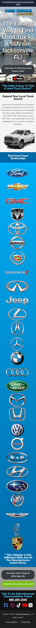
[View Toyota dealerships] (17, 229)
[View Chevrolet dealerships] (17, 187)
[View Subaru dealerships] (17, 486)
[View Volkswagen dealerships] (17, 430)
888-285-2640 (18, 600)
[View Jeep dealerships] (17, 300)
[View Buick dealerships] (17, 500)
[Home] (18, 11)
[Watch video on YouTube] (18, 79)
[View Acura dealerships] (17, 329)
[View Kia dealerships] (17, 458)
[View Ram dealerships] (17, 215)
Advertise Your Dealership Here (19, 584)
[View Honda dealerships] (17, 414)
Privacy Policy (25, 622)
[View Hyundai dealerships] (17, 472)
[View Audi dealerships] (17, 372)
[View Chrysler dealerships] (17, 516)
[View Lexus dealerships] (17, 314)
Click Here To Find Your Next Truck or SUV (18, 70)
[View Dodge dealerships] (17, 272)
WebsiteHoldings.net (23, 614)
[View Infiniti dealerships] (17, 286)
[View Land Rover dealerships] (17, 386)
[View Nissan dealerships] (17, 243)
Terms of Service (11, 622)
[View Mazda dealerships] (17, 400)
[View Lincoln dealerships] (17, 530)
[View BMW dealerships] (17, 358)
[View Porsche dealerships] (17, 544)
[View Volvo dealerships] (17, 444)
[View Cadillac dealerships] (17, 258)
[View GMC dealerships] (17, 201)
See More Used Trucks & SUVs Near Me (18, 575)
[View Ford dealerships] (17, 173)
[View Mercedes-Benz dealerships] (17, 344)
